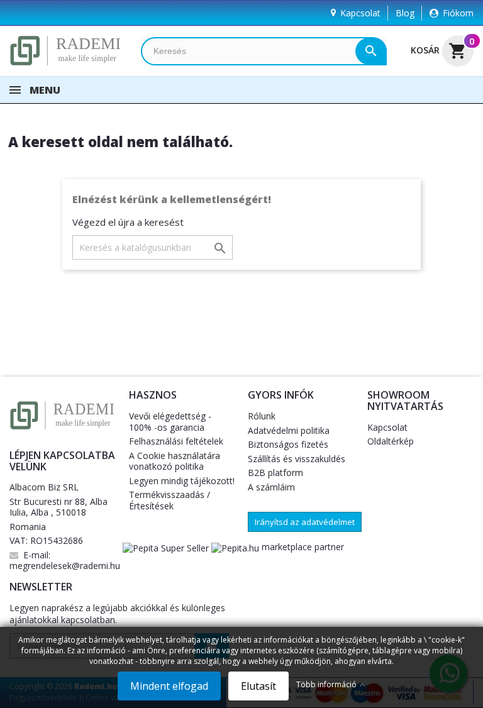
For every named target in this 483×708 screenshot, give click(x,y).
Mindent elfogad (169, 686)
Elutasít (258, 686)
